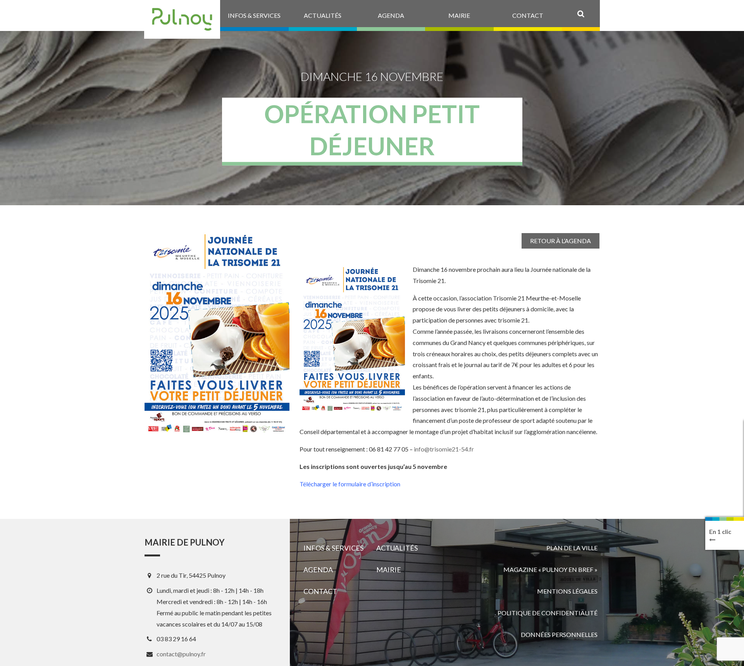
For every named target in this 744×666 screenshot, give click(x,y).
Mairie (388, 569)
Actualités (397, 548)
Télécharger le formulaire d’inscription (350, 483)
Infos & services (333, 548)
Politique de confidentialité (548, 612)
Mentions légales (567, 591)
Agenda (318, 569)
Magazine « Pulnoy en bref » (550, 569)
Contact (320, 591)
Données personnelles (559, 634)
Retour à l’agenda (560, 240)
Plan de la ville (572, 547)
